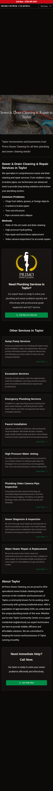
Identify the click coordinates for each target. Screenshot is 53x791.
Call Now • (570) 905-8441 (26, 1)
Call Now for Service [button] (28, 315)
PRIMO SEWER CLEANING (15, 6)
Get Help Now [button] (28, 683)
